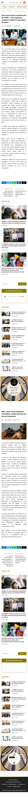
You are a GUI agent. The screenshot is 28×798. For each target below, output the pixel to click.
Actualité (12, 7)
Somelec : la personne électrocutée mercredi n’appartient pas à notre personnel (18, 369)
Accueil (5, 7)
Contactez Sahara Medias (14, 786)
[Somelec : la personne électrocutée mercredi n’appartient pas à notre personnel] (6, 368)
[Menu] (3, 2)
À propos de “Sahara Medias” (9, 784)
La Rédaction (21, 784)
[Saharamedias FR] (14, 2)
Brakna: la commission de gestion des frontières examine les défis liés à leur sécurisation (19, 353)
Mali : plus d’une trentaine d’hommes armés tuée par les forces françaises (8, 193)
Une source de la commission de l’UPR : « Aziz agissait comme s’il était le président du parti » (20, 559)
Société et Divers (22, 7)
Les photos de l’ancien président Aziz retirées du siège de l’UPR (20, 193)
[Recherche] (21, 2)
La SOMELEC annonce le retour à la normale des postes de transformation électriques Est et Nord (14, 246)
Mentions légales (13, 780)
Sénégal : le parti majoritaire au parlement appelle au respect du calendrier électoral (14, 222)
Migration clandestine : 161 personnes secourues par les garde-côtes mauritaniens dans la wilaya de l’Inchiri (13, 270)
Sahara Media (8, 26)
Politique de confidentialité (13, 782)
